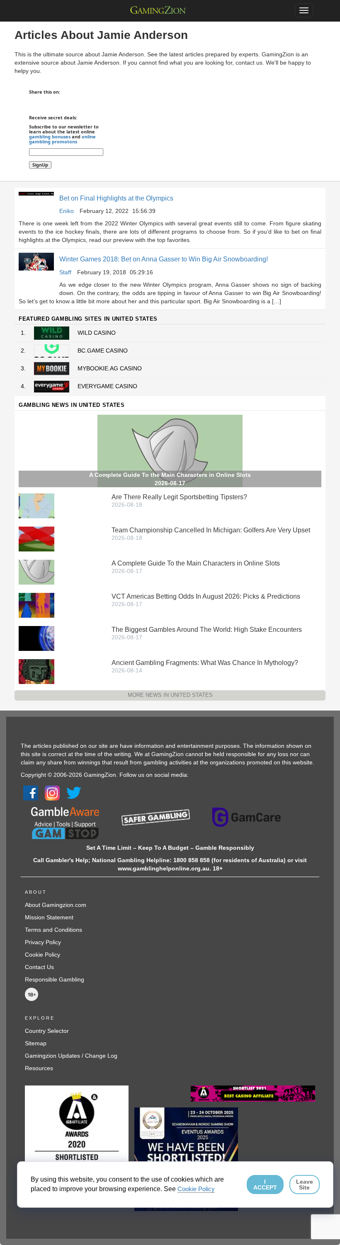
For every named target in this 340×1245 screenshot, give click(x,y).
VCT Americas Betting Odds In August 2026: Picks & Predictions (206, 596)
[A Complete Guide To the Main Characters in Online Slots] (36, 571)
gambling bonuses (49, 136)
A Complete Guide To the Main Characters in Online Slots (196, 563)
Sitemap (35, 1043)
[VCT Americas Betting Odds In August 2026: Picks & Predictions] (36, 605)
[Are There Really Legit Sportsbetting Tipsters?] (36, 505)
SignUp (40, 165)
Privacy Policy (43, 942)
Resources (39, 1068)
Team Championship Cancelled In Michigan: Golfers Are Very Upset (211, 530)
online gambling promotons (62, 139)
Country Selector (47, 1030)
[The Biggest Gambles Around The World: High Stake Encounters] (36, 638)
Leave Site (304, 1184)
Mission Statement (49, 917)
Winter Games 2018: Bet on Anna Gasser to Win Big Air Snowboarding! (163, 259)
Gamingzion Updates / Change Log (71, 1055)
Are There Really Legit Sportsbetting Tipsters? (179, 496)
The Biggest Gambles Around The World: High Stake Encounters (207, 629)
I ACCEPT (265, 1184)
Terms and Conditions (53, 929)
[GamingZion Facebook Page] (31, 792)
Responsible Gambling (54, 979)
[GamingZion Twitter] (74, 792)
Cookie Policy (42, 954)
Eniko (66, 211)
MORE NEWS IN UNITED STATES (170, 695)
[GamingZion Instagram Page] (52, 792)
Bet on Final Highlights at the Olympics (116, 198)
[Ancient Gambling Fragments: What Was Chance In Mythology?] (36, 671)
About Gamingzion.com (55, 905)
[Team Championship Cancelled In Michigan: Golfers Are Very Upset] (36, 538)
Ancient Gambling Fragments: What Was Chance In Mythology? (205, 662)
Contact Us (39, 967)
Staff (65, 272)
